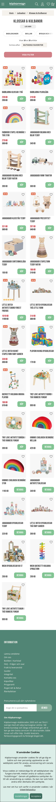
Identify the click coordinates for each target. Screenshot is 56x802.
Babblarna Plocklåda (39, 92)
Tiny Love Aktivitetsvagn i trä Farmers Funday (13, 610)
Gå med (44, 707)
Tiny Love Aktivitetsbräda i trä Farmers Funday (13, 439)
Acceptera (36, 796)
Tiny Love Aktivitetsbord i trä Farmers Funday (41, 396)
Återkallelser (10, 691)
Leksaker (21, 13)
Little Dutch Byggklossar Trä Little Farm (41, 306)
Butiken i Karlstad (12, 660)
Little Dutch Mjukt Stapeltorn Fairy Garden (12, 353)
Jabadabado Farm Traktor (41, 175)
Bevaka (48, 446)
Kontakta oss (10, 677)
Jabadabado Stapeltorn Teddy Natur (40, 263)
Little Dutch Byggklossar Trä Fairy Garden (41, 525)
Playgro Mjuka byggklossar (42, 351)
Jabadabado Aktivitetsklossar (38, 482)
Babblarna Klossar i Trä (12, 92)
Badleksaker (12, 33)
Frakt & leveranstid (13, 667)
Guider (7, 671)
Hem (11, 13)
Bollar (28, 33)
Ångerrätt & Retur (12, 688)
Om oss (7, 657)
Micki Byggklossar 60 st (12, 565)
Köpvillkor (8, 681)
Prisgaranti (9, 684)
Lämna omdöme (12, 653)
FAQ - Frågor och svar (14, 664)
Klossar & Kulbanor (38, 13)
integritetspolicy (27, 789)
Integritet (8, 674)
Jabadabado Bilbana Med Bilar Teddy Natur (12, 177)
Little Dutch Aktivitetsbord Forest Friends (11, 307)
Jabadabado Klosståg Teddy (13, 218)
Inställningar (21, 796)
